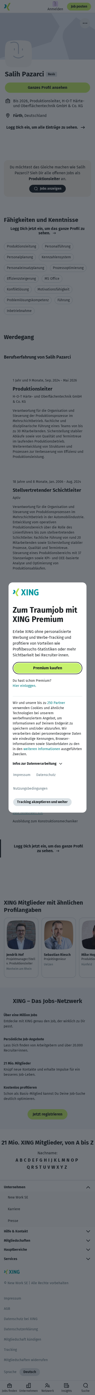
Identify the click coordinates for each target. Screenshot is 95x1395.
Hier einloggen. (24, 686)
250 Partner (56, 703)
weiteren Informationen (41, 749)
